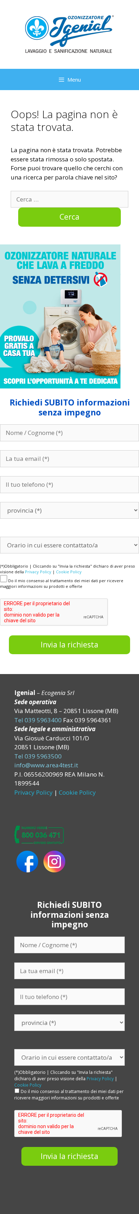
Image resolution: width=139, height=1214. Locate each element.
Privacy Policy (38, 571)
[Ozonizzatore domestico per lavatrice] (69, 34)
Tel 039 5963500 (38, 756)
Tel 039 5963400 (38, 720)
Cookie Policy (69, 571)
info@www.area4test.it (46, 765)
